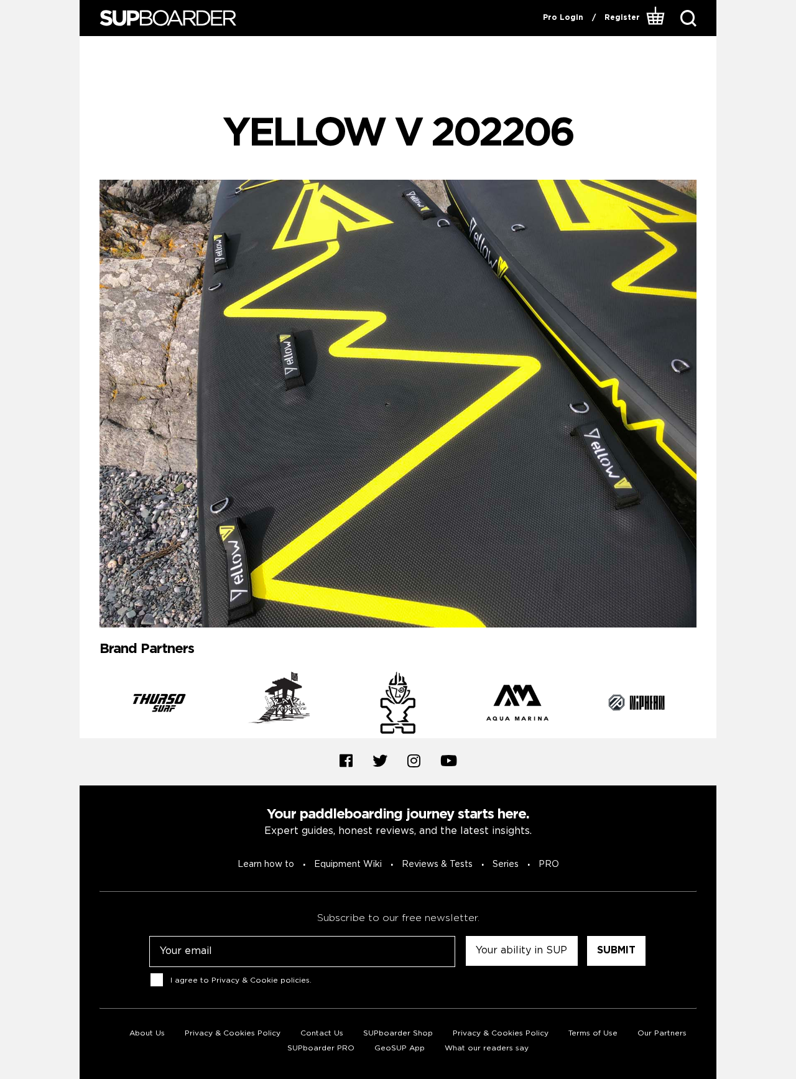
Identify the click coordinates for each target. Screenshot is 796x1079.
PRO (549, 864)
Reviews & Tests (437, 864)
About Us (147, 1033)
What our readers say (487, 1048)
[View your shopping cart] (655, 18)
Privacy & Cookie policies (260, 979)
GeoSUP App (399, 1048)
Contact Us (321, 1033)
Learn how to (266, 864)
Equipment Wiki (348, 864)
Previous (90, 704)
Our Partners (662, 1033)
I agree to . (241, 979)
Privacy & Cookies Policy (232, 1033)
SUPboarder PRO (320, 1048)
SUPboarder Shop (398, 1033)
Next (706, 704)
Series (506, 864)
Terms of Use (593, 1033)
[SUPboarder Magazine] (168, 18)
